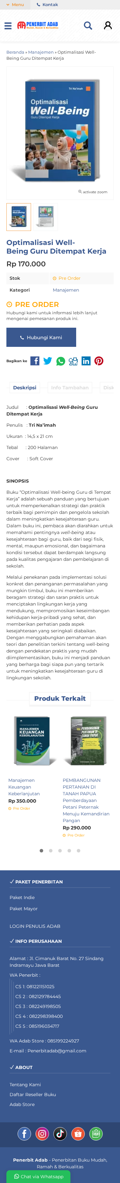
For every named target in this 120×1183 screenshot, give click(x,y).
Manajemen (66, 290)
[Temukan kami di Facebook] (25, 1139)
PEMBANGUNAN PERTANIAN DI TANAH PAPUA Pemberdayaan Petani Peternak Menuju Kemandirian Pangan (86, 800)
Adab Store (22, 1104)
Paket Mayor (24, 909)
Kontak (49, 4)
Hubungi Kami (44, 337)
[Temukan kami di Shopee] (78, 1139)
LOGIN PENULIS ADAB (35, 926)
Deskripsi (24, 388)
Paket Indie (22, 897)
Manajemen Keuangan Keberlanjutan (24, 787)
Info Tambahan (70, 388)
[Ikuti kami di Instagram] (43, 1139)
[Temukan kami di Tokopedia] (96, 1139)
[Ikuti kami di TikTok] (60, 1139)
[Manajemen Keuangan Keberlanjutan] (33, 741)
